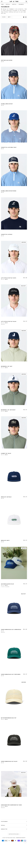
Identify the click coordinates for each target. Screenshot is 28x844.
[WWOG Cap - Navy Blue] (14, 476)
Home (2, 4)
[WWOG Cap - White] (14, 519)
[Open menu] (3, 1)
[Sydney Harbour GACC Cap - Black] (14, 740)
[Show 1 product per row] (24, 17)
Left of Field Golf (8, 837)
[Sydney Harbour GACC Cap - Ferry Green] (14, 653)
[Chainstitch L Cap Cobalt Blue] (14, 126)
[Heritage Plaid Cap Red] (14, 39)
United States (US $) (14, 834)
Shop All (8, 4)
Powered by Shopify (20, 837)
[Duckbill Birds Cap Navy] (14, 83)
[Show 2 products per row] (26, 17)
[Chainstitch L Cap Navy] (14, 213)
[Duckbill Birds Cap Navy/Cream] (14, 170)
